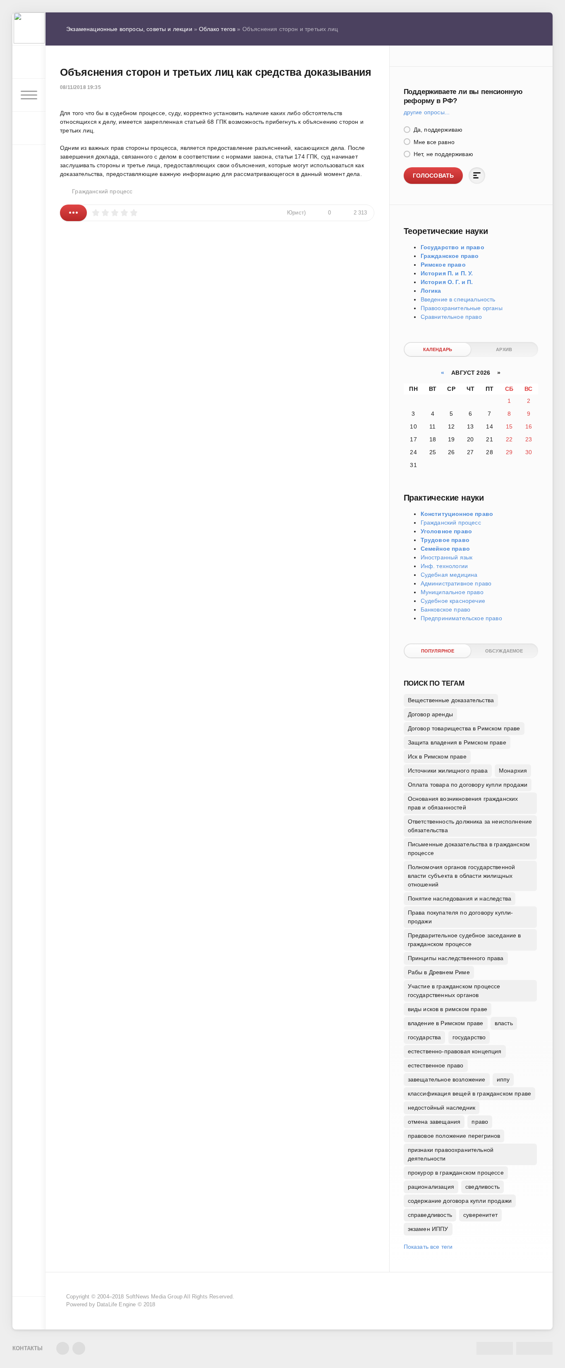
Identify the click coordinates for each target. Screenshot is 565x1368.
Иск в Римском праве (437, 756)
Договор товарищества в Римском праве (464, 728)
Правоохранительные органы (462, 308)
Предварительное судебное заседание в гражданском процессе (464, 939)
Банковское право (446, 609)
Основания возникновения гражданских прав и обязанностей (463, 803)
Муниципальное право (452, 592)
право (480, 1121)
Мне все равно (433, 142)
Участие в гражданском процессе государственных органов (454, 990)
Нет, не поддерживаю (442, 154)
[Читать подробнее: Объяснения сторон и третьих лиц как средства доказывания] (73, 213)
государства (424, 1037)
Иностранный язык (447, 557)
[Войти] (28, 62)
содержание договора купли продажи (460, 1200)
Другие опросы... (427, 112)
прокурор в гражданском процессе (456, 1172)
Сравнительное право (451, 316)
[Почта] (78, 1348)
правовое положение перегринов (454, 1135)
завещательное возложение (447, 1079)
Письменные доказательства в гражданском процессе (469, 848)
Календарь (437, 349)
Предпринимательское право (461, 618)
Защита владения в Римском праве (457, 742)
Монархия (513, 770)
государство (469, 1037)
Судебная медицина (449, 574)
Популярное (438, 650)
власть (504, 1023)
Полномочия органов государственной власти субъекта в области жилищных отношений (461, 876)
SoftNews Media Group (154, 1297)
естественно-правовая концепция (455, 1051)
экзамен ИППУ (428, 1229)
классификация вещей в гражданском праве (469, 1093)
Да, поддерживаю (437, 129)
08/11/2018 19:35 (80, 87)
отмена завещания (434, 1121)
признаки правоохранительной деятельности (451, 1154)
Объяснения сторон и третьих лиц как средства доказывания (215, 72)
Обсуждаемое (504, 650)
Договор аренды (430, 714)
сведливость (482, 1186)
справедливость (430, 1214)
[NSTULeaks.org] (28, 29)
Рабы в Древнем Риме (439, 972)
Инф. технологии (444, 566)
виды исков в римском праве (447, 1009)
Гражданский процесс (102, 191)
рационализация (431, 1186)
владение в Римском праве (446, 1023)
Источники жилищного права (448, 770)
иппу (503, 1079)
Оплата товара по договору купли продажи (468, 784)
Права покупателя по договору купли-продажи (460, 917)
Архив (504, 349)
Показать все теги (428, 1246)
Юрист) (296, 213)
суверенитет (480, 1214)
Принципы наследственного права (456, 958)
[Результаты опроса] (477, 175)
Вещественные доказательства (451, 700)
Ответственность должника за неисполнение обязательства (470, 825)
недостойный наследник (442, 1107)
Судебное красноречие (453, 600)
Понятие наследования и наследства (460, 898)
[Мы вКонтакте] (62, 1348)
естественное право (436, 1065)
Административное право (456, 583)
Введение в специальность (458, 299)
